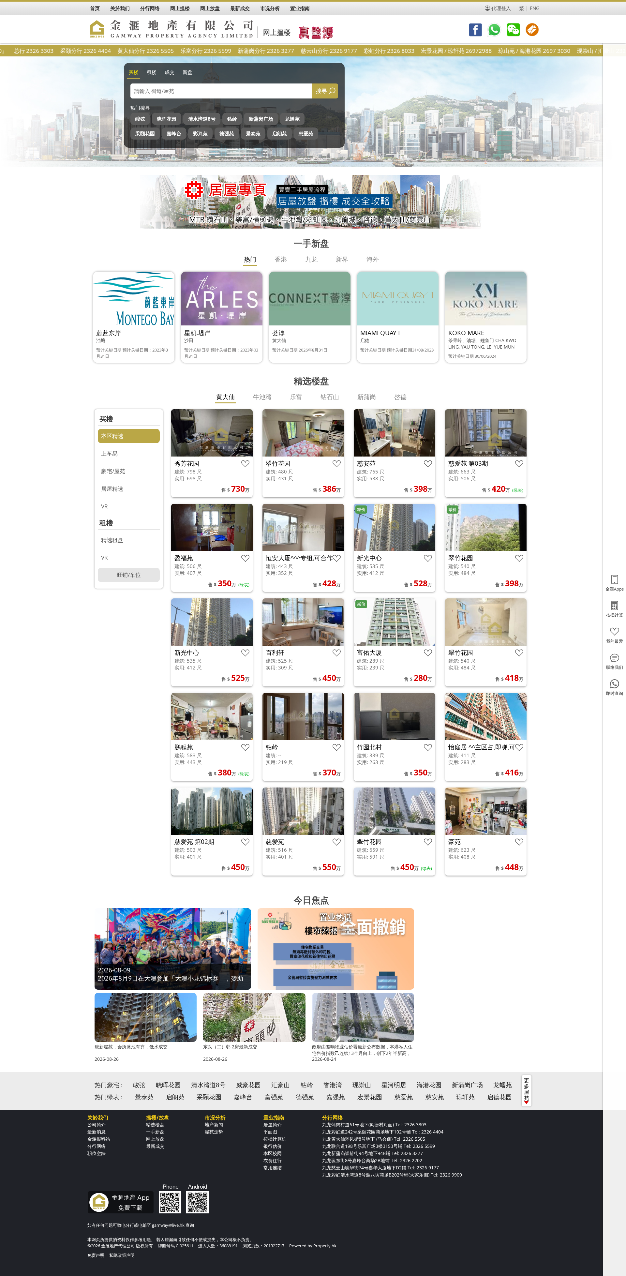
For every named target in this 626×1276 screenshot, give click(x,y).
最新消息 (96, 1132)
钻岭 (232, 118)
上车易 (109, 453)
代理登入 (501, 8)
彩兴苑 (200, 133)
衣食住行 (272, 1160)
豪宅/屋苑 (113, 471)
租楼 (151, 72)
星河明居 (393, 1085)
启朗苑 (279, 133)
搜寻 (321, 91)
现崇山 (361, 1085)
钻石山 (329, 397)
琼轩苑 (465, 1097)
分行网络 (96, 1146)
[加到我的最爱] (245, 464)
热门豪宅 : (109, 1085)
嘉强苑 (335, 1097)
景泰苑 (253, 133)
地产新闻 (214, 1124)
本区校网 (272, 1153)
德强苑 (226, 133)
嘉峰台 (174, 133)
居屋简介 (272, 1124)
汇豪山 (280, 1085)
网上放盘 (155, 1139)
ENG (535, 8)
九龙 (311, 259)
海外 (372, 259)
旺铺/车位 (129, 574)
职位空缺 (96, 1153)
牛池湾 (262, 397)
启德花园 (499, 1097)
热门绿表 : (109, 1097)
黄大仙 (225, 397)
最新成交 (155, 1146)
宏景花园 (369, 1097)
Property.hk (324, 1246)
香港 (281, 259)
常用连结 (272, 1167)
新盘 (187, 72)
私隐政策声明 (122, 1255)
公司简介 (96, 1124)
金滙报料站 (98, 1139)
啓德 (400, 397)
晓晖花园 (166, 118)
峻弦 (140, 118)
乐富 (296, 397)
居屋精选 (112, 488)
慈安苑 (434, 1097)
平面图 (270, 1132)
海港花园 (429, 1085)
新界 (342, 259)
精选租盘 (112, 540)
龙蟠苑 (292, 118)
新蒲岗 (366, 397)
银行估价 (272, 1146)
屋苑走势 (214, 1132)
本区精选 (112, 436)
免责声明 (95, 1255)
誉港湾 (332, 1085)
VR (104, 506)
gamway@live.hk (168, 1225)
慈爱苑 (306, 133)
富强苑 (274, 1097)
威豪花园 (248, 1085)
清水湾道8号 (202, 118)
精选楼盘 (155, 1124)
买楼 (134, 72)
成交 (169, 72)
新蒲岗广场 (261, 118)
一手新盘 (155, 1132)
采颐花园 (145, 133)
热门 (250, 259)
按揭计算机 (274, 1139)
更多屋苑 (526, 1089)
